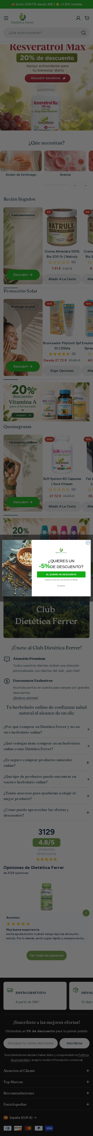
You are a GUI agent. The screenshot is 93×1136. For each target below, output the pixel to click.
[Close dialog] (88, 543)
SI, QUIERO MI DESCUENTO (61, 574)
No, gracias (61, 585)
